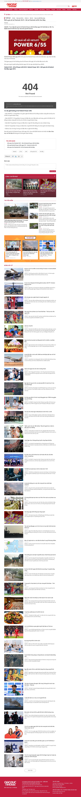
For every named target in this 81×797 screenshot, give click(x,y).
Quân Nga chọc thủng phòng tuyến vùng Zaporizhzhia (38, 440)
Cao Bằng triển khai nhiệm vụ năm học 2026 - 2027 (37, 783)
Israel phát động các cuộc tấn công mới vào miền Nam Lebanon (13, 254)
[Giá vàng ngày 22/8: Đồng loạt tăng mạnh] (31, 184)
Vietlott (14, 151)
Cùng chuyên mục (11, 176)
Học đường (42, 9)
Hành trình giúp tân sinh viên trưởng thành (35, 368)
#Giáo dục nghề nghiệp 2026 (15, 14)
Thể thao (74, 9)
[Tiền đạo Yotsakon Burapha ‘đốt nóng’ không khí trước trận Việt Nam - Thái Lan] (30, 245)
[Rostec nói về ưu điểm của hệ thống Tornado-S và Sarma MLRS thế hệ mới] (13, 274)
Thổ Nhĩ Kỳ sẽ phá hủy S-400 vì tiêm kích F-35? (36, 469)
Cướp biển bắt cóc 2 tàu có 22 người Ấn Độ (35, 698)
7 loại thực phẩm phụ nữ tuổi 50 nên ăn (47, 253)
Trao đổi (36, 9)
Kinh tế (31, 18)
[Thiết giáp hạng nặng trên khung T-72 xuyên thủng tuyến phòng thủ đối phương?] (16, 211)
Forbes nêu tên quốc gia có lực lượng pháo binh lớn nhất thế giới (47, 214)
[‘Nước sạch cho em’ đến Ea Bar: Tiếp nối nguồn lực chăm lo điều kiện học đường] (13, 431)
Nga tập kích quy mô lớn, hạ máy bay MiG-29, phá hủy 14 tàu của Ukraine (39, 383)
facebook (13, 156)
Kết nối (31, 9)
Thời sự (15, 9)
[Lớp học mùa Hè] (13, 331)
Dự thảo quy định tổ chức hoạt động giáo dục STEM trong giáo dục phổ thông (40, 398)
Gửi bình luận (52, 171)
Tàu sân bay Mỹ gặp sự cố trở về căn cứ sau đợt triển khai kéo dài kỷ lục (40, 527)
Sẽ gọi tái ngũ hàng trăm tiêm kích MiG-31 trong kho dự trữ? (47, 204)
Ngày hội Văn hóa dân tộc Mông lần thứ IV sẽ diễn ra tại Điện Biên (39, 341)
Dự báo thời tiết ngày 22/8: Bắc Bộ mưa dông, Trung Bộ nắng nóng (39, 569)
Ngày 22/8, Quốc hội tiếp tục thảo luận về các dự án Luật (38, 597)
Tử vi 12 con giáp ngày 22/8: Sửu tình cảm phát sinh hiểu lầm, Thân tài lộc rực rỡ (39, 727)
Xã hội (13, 18)
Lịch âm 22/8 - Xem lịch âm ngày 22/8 (33, 769)
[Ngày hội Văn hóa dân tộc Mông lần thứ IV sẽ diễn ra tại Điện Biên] (13, 345)
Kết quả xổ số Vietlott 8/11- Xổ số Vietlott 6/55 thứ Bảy (21, 147)
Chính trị (27, 18)
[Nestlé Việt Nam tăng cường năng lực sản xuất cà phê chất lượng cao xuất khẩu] (14, 184)
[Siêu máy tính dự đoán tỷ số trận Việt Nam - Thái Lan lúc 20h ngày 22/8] (13, 317)
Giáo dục (10, 9)
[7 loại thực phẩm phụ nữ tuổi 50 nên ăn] (47, 245)
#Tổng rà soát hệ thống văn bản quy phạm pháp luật (31, 14)
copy (21, 156)
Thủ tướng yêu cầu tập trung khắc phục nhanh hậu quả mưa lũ (40, 554)
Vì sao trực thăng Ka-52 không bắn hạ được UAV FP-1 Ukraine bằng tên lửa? (39, 283)
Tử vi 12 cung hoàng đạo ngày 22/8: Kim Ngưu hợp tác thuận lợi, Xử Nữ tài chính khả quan (40, 755)
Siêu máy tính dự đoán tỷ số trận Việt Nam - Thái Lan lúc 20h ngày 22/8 (39, 312)
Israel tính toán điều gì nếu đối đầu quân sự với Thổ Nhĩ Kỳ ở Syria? (39, 741)
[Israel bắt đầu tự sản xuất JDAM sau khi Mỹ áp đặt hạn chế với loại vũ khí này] (13, 360)
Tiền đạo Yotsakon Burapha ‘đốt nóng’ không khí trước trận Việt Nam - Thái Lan (29, 254)
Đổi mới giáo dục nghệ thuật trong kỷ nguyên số (36, 297)
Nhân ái (48, 9)
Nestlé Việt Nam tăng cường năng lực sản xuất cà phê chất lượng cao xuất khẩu (13, 192)
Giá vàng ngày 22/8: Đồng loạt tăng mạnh (30, 191)
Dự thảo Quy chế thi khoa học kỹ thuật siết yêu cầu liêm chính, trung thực (38, 455)
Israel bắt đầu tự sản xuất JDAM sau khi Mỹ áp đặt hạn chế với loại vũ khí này (39, 355)
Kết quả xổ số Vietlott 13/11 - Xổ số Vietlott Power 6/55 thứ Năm (23, 143)
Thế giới (53, 9)
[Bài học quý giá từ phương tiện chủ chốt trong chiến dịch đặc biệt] (34, 226)
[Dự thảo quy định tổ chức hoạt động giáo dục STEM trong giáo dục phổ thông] (13, 403)
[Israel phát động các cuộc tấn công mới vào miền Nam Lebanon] (13, 245)
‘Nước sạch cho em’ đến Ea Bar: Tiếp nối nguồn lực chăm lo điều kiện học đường (39, 426)
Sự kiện (8, 14)
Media (64, 9)
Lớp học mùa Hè (28, 326)
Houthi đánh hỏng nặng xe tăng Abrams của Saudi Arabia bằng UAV (40, 655)
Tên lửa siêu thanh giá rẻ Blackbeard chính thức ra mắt (38, 411)
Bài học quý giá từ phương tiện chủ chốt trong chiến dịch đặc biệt (46, 225)
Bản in (18, 156)
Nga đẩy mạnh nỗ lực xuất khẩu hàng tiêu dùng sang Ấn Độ (39, 669)
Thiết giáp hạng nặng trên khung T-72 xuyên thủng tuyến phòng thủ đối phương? (16, 221)
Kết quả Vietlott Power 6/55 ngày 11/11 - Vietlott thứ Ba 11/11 (22, 145)
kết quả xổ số (33, 151)
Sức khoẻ (59, 9)
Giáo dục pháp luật (23, 9)
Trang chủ (5, 9)
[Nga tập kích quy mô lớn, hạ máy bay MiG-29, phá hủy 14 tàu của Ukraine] (13, 388)
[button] (55, 249)
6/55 (26, 151)
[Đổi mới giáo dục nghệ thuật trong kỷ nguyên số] (13, 303)
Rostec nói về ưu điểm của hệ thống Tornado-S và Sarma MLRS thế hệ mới (40, 269)
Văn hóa (69, 9)
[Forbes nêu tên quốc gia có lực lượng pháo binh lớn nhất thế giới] (34, 216)
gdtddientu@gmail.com (37, 1)
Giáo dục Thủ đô (74, 6)
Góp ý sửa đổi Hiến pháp (39, 18)
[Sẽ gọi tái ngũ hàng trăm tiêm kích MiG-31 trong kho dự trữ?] (34, 206)
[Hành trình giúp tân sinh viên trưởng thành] (13, 374)
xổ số (20, 151)
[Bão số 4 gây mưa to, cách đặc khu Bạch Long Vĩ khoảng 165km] (48, 184)
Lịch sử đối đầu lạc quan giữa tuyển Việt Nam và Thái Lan (38, 626)
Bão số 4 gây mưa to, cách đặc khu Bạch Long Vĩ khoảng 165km (47, 191)
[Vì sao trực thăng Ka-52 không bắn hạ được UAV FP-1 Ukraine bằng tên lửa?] (13, 288)
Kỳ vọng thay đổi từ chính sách (32, 640)
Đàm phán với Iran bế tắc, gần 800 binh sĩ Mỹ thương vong (39, 712)
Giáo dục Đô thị (19, 18)
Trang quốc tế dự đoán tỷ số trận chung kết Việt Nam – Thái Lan (39, 584)
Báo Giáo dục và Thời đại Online (12, 5)
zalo (16, 156)
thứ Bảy (41, 151)
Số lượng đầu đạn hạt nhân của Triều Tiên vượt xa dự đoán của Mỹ (40, 498)
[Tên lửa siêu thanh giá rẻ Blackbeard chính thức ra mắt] (13, 417)
